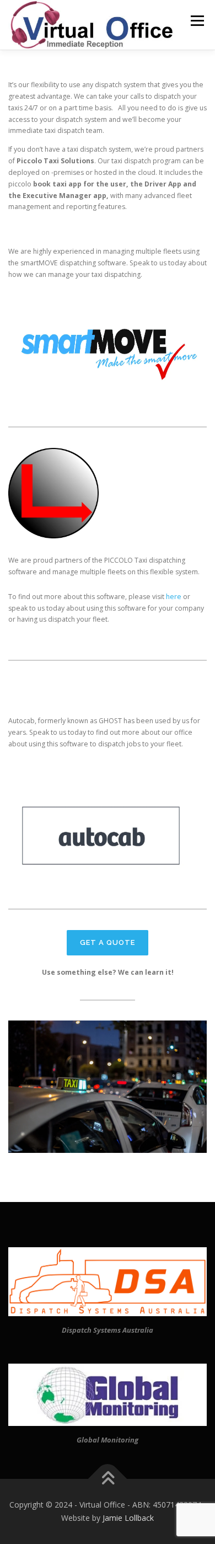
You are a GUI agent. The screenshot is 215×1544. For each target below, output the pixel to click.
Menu (196, 20)
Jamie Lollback (128, 1518)
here (173, 596)
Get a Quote (107, 942)
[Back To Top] (107, 1479)
